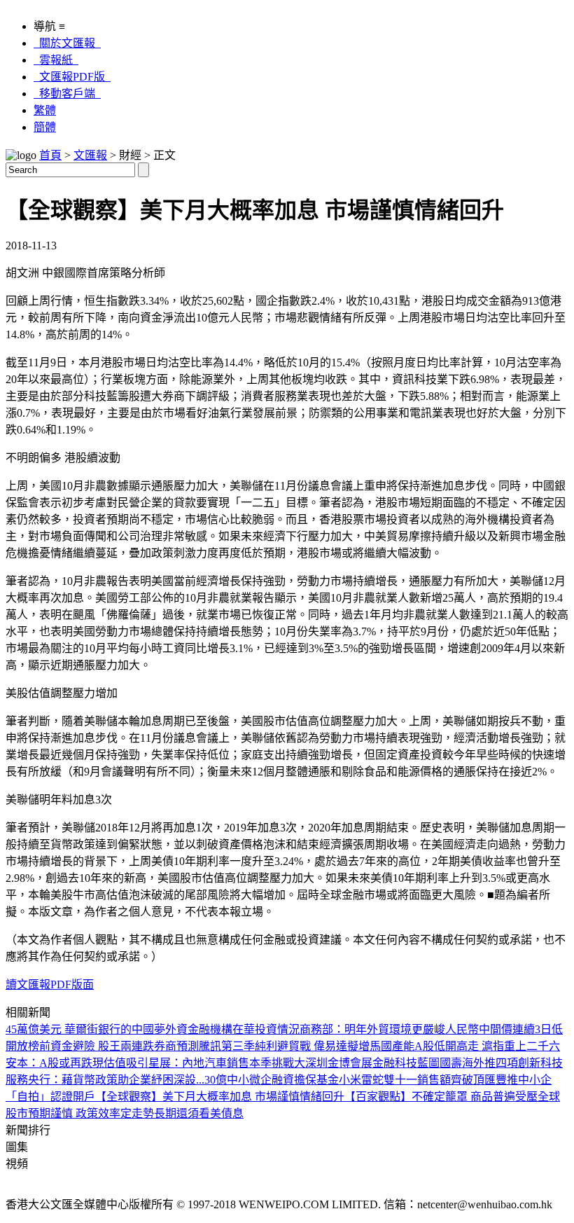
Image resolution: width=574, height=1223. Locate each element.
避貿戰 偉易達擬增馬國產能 (345, 1046)
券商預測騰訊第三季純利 (215, 1046)
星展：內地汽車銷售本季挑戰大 (226, 1063)
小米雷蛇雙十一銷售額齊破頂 (411, 1080)
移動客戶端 (67, 93)
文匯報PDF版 (72, 77)
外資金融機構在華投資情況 (232, 1029)
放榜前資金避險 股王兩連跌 (85, 1046)
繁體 (45, 110)
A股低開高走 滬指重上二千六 (487, 1046)
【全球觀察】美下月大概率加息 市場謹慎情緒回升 (219, 1097)
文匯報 (90, 155)
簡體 (45, 127)
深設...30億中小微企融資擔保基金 (256, 1080)
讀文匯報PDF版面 (50, 984)
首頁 (50, 155)
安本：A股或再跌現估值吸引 (77, 1063)
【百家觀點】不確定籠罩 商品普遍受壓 (441, 1097)
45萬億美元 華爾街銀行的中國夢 (85, 1029)
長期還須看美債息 (199, 1113)
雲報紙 (56, 60)
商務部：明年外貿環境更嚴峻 (372, 1029)
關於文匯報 (67, 43)
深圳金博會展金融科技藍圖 (372, 1063)
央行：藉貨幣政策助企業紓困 (101, 1080)
